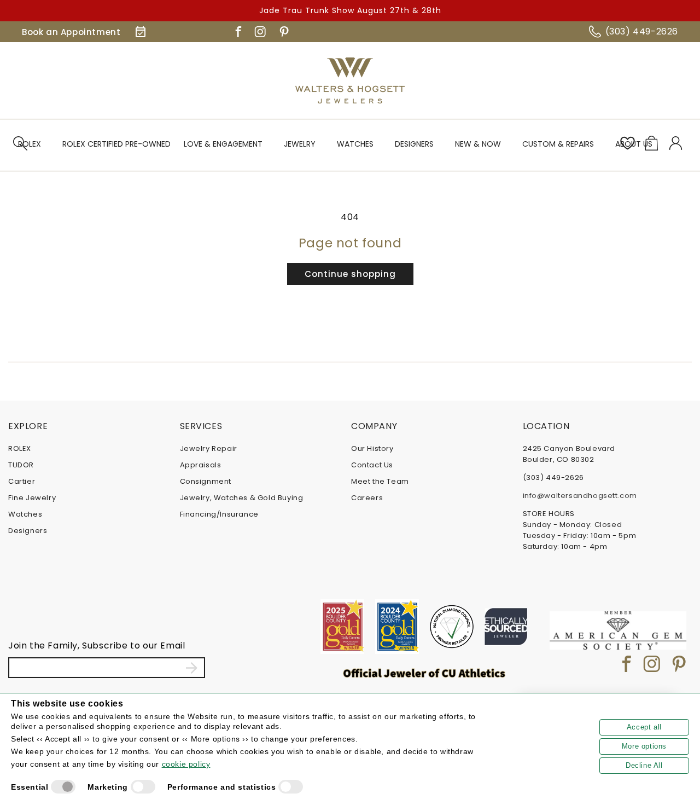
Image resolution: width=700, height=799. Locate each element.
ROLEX (19, 448)
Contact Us (372, 465)
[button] (33, 148)
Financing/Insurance (219, 514)
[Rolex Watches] (645, 80)
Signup (191, 667)
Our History (372, 448)
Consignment (206, 481)
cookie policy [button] (186, 764)
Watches (25, 514)
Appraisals (200, 465)
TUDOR (21, 465)
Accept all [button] (644, 727)
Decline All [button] (644, 765)
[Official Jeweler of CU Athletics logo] (424, 673)
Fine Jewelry (32, 498)
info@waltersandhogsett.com (580, 495)
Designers (27, 530)
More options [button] (644, 746)
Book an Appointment (71, 32)
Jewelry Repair (208, 448)
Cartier (21, 481)
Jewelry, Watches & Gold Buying (242, 498)
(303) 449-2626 (641, 31)
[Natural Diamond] (452, 626)
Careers (367, 498)
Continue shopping (350, 274)
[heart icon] (627, 143)
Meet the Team (380, 481)
